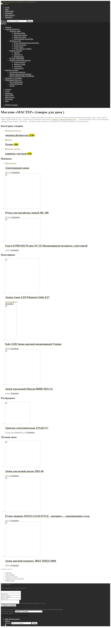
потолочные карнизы (17, 72)
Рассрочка (9, 13)
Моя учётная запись (12, 619)
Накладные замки (20, 35)
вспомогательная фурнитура (20, 60)
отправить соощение (8, 605)
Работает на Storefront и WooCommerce (15, 615)
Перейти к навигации (9, 2)
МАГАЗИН (9, 11)
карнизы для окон (11, 70)
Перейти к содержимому (26, 2)
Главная (8, 27)
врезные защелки (16, 51)
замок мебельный (16, 84)
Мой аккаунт (10, 15)
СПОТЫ (8, 573)
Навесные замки (20, 37)
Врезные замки (19, 33)
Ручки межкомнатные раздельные (26, 43)
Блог (7, 9)
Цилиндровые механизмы (23, 39)
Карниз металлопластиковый (20, 74)
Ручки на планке (20, 45)
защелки (17, 52)
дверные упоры (19, 64)
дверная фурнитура (12, 29)
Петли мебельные (16, 82)
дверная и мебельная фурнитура (64, 119)
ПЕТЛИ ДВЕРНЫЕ (17, 58)
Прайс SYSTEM (11, 577)
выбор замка (9, 581)
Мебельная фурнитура (13, 80)
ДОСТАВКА (10, 575)
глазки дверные (19, 62)
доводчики (18, 66)
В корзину (16, 172)
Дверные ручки (15, 41)
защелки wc (18, 54)
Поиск (30, 21)
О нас (7, 7)
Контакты (8, 17)
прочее (12, 86)
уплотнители (19, 68)
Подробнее (9, 304)
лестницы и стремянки (13, 78)
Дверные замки (15, 31)
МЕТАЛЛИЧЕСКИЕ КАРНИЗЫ (22, 76)
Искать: (4, 21)
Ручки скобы (18, 47)
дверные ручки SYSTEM (14, 579)
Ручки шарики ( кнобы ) (23, 49)
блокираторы (19, 56)
